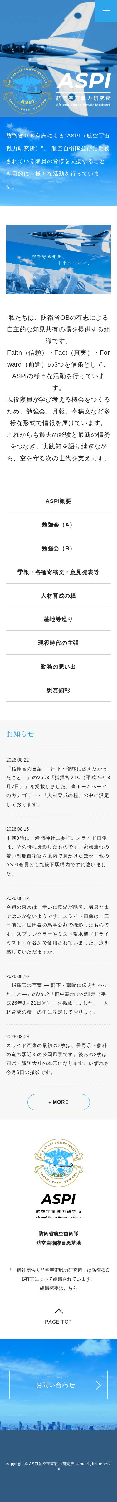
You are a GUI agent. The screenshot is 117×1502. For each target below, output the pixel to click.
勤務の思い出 (58, 667)
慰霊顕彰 (58, 690)
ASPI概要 (58, 501)
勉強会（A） (59, 524)
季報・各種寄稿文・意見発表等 (58, 572)
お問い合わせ (55, 1384)
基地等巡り (58, 619)
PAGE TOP (58, 1322)
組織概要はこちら (58, 1288)
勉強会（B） (59, 548)
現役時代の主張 (58, 643)
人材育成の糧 (58, 596)
